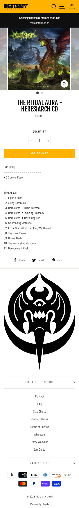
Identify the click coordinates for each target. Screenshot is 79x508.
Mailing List (39, 463)
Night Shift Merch (39, 382)
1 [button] (37, 93)
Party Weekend (39, 442)
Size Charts (39, 411)
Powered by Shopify (39, 504)
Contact (39, 396)
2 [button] (42, 93)
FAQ (39, 404)
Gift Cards (39, 450)
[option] (39, 20)
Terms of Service (39, 427)
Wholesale (39, 434)
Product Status (39, 419)
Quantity (40, 131)
